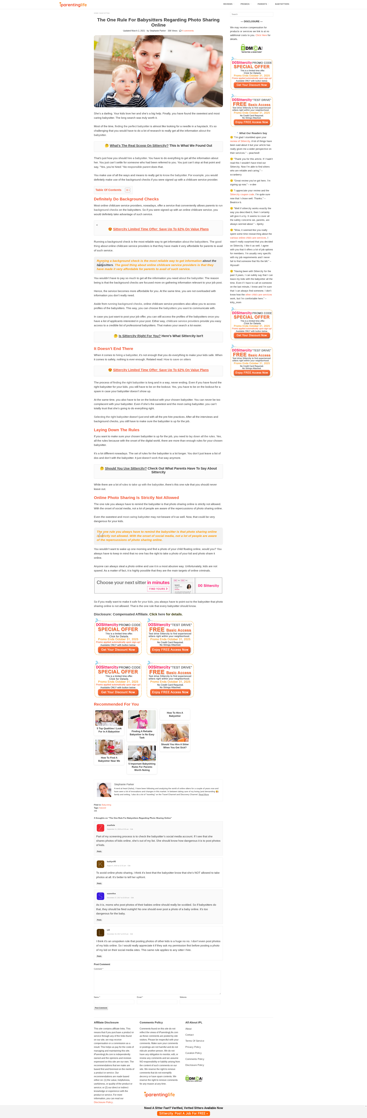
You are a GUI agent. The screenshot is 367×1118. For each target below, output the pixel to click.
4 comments (188, 30)
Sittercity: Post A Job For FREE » (183, 1113)
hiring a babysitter (127, 355)
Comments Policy (194, 1059)
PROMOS (245, 4)
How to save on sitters (177, 359)
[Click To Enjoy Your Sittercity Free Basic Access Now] (251, 126)
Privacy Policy (193, 1047)
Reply (99, 851)
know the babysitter (175, 175)
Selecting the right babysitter (111, 416)
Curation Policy (193, 1053)
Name (97, 997)
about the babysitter (191, 278)
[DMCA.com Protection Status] (251, 52)
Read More (204, 794)
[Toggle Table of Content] (126, 190)
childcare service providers (182, 321)
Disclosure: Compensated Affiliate (121, 614)
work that (157, 457)
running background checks (125, 303)
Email (140, 997)
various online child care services (248, 237)
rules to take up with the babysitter (143, 484)
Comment (98, 969)
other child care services (258, 294)
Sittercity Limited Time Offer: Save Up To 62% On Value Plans (161, 229)
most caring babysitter (136, 516)
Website (183, 997)
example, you (201, 175)
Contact (189, 1034)
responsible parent (139, 166)
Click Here (261, 35)
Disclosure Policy (103, 1102)
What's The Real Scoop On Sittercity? (139, 145)
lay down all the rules (202, 436)
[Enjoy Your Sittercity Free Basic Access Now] (158, 636)
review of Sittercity (240, 141)
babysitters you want (176, 308)
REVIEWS (227, 4)
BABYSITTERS (282, 4)
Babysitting (105, 13)
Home (96, 13)
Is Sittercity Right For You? (140, 336)
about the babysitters (195, 241)
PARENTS (262, 4)
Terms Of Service (194, 1040)
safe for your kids (142, 601)
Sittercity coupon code (242, 194)
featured (102, 808)
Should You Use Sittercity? (126, 468)
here (161, 614)
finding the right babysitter (129, 382)
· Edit (131, 829)
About (188, 1028)
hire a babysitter (137, 158)
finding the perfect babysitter (132, 126)
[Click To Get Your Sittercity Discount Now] (251, 89)
